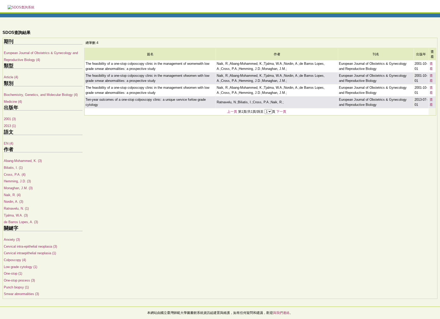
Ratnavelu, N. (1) (16, 208)
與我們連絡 (281, 313)
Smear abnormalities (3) (21, 294)
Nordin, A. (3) (13, 201)
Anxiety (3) (12, 239)
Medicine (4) (13, 102)
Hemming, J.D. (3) (17, 181)
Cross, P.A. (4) (14, 174)
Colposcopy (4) (15, 260)
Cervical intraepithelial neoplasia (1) (30, 253)
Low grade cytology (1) (20, 267)
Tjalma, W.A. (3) (16, 215)
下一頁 (281, 111)
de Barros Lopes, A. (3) (21, 222)
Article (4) (11, 77)
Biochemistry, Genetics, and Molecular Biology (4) (41, 95)
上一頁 (232, 111)
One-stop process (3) (19, 280)
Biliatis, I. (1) (13, 168)
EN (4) (8, 143)
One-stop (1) (13, 273)
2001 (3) (10, 119)
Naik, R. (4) (12, 195)
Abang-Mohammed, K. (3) (23, 161)
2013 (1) (10, 126)
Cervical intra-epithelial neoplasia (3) (30, 246)
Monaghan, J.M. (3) (18, 188)
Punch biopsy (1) (16, 287)
